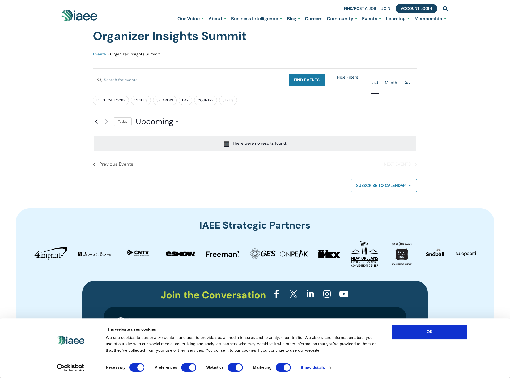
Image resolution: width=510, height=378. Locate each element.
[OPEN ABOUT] (225, 18)
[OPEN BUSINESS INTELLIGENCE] (281, 18)
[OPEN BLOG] (299, 18)
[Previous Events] (96, 121)
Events (99, 54)
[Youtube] (344, 294)
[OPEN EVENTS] (380, 18)
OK (430, 331)
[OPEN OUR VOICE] (202, 18)
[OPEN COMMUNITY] (356, 18)
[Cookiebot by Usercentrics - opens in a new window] (70, 368)
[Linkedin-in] (310, 294)
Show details (313, 367)
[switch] (188, 367)
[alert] (255, 143)
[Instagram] (327, 294)
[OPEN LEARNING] (408, 18)
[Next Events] (106, 121)
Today (123, 121)
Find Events (307, 80)
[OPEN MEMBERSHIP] (445, 18)
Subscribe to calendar (381, 185)
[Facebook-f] (276, 294)
